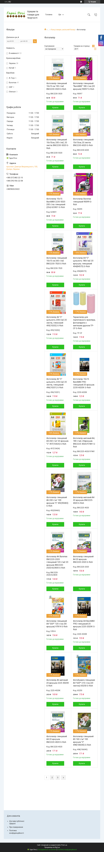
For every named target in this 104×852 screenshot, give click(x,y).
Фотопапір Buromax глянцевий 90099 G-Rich (82, 202)
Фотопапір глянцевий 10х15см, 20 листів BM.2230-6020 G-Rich (83, 142)
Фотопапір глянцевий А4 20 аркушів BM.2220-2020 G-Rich (83, 559)
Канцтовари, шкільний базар (63, 30)
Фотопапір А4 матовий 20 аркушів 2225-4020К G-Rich (57, 683)
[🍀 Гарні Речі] (15, 15)
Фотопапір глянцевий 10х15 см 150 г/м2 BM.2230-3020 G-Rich (56, 86)
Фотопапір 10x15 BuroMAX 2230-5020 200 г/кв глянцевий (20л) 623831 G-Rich (55, 203)
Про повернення (16, 827)
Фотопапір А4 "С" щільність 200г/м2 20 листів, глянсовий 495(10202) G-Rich (56, 321)
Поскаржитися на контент (47, 849)
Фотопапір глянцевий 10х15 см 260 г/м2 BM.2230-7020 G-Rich (56, 261)
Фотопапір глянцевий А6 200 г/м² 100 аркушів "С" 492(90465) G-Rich (57, 501)
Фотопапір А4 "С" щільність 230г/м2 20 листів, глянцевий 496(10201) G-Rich (56, 383)
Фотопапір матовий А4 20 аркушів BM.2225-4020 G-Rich (83, 500)
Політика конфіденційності (67, 849)
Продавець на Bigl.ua (52, 847)
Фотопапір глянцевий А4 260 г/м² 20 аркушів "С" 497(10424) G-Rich (57, 441)
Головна (48, 15)
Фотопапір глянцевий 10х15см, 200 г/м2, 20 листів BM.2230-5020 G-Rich (57, 143)
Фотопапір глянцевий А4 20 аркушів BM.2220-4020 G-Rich (56, 739)
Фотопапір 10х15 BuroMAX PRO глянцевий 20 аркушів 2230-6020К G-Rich (83, 383)
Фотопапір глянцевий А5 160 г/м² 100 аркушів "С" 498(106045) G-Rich (83, 740)
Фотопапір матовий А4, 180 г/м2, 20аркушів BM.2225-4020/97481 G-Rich (84, 442)
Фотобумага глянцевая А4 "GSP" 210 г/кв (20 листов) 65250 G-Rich (84, 683)
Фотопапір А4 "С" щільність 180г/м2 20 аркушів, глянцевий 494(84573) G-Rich (83, 262)
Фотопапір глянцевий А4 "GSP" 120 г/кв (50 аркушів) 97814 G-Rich (56, 624)
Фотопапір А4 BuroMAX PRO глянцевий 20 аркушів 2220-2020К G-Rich (84, 625)
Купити (55, 108)
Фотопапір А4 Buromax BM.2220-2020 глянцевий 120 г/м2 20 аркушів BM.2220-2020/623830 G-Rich (57, 562)
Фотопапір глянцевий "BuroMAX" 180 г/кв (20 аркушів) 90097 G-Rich (84, 86)
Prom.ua (64, 845)
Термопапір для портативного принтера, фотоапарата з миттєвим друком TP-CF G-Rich (84, 323)
